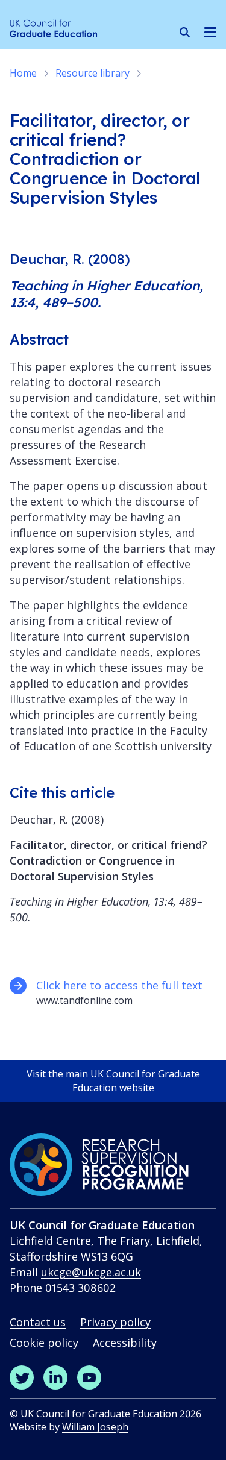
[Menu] (210, 31)
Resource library (92, 73)
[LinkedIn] (55, 1377)
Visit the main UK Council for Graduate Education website (113, 1080)
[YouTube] (89, 1377)
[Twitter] (22, 1377)
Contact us (38, 1322)
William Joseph (95, 1426)
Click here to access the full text (121, 985)
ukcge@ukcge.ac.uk (91, 1272)
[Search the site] (185, 32)
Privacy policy (115, 1322)
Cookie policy (44, 1342)
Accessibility (125, 1342)
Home (23, 73)
